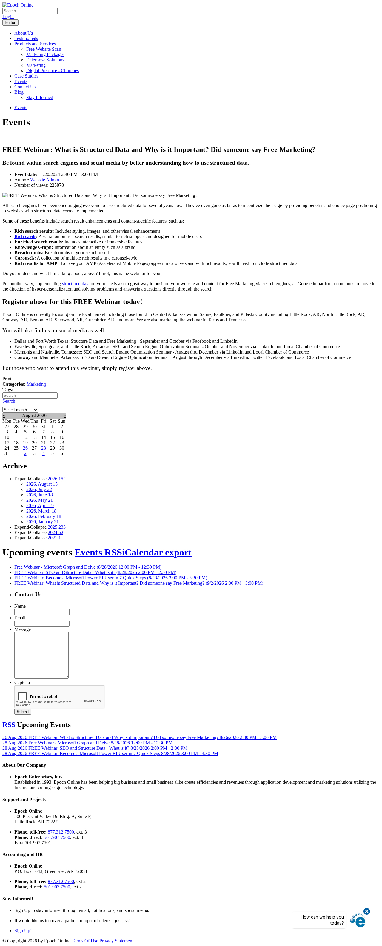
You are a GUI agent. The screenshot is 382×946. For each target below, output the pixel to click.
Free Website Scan (43, 49)
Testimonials (26, 38)
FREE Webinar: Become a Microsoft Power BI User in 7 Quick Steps (110, 577)
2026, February (43, 516)
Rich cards (25, 236)
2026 (57, 478)
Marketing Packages (45, 54)
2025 (57, 527)
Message (22, 629)
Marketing (36, 65)
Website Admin (44, 179)
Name (20, 606)
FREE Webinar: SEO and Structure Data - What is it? (95, 572)
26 (25, 447)
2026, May (39, 500)
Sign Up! (23, 930)
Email (19, 617)
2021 (54, 537)
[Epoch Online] (17, 4)
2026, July (39, 489)
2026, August (42, 484)
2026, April (40, 505)
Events (20, 81)
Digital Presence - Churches (52, 70)
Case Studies (26, 75)
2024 (55, 532)
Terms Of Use (85, 940)
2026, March (41, 510)
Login (8, 16)
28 (43, 447)
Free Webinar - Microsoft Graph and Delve (87, 567)
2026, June (39, 494)
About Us (23, 33)
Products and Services (35, 43)
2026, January (42, 521)
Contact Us (25, 86)
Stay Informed (39, 97)
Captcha (22, 682)
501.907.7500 (57, 837)
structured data (76, 283)
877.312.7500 (61, 831)
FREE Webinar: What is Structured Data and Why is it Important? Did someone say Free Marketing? (138, 583)
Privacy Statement (116, 940)
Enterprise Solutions (45, 59)
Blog (19, 92)
